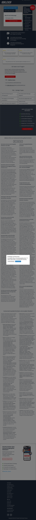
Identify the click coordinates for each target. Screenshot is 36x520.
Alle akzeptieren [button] (18, 261)
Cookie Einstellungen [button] (11, 261)
